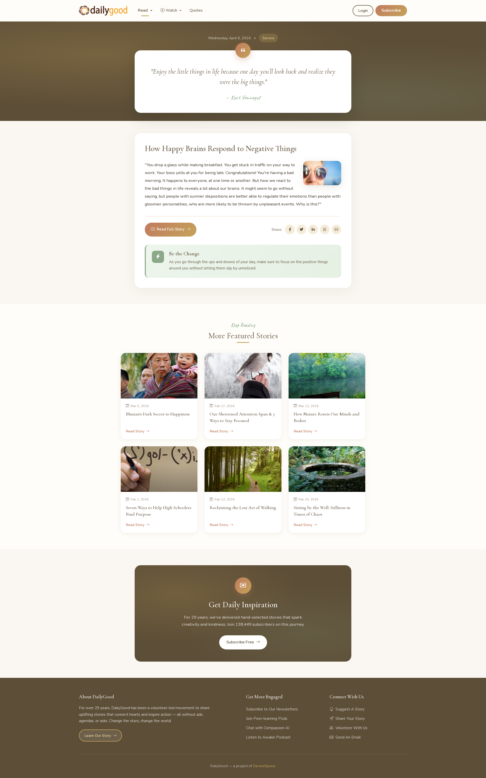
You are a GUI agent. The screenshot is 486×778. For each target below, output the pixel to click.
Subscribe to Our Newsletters (272, 709)
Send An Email (348, 737)
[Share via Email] (336, 229)
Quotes (196, 10)
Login (363, 10)
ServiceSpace (264, 765)
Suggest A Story (349, 709)
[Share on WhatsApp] (325, 229)
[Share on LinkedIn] (313, 229)
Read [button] (143, 10)
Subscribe (391, 10)
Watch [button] (172, 10)
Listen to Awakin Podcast (268, 737)
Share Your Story (350, 718)
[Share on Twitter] (301, 229)
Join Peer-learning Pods (266, 718)
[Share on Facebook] (290, 229)
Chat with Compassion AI (267, 727)
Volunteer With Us (351, 727)
